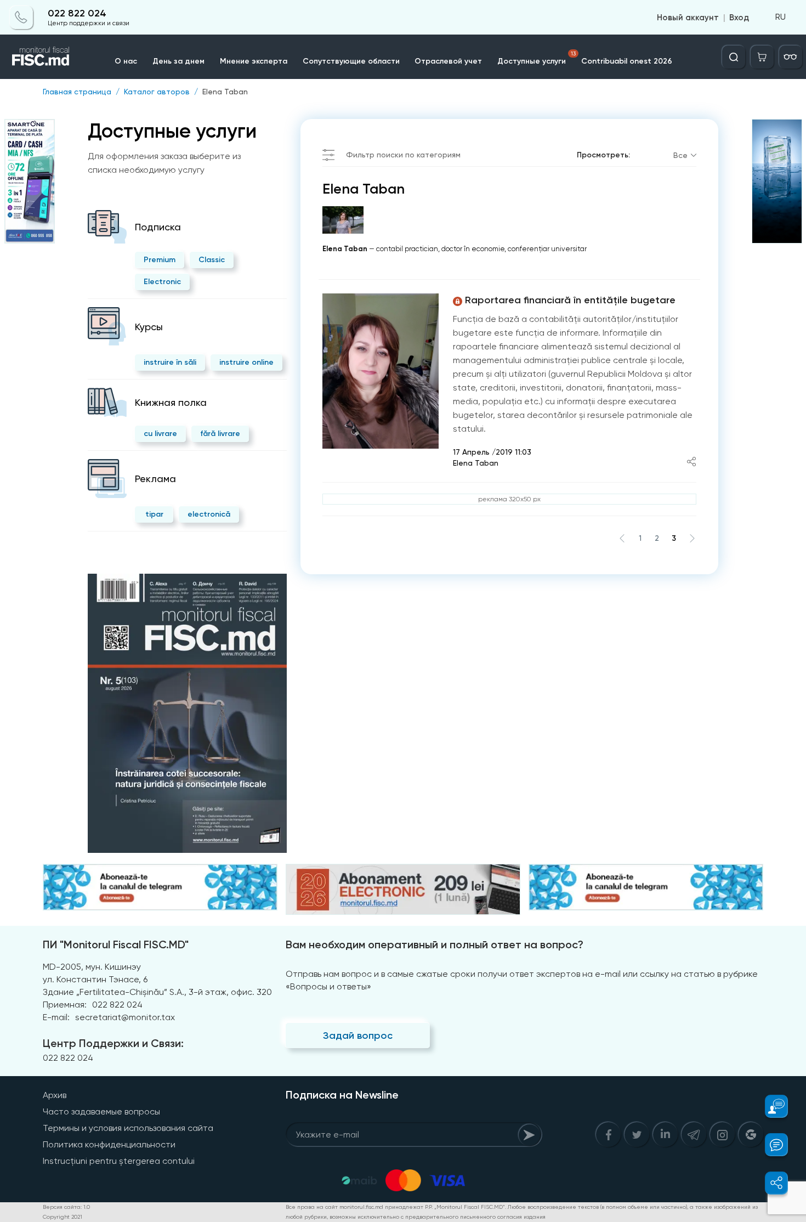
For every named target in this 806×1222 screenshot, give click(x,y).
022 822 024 (77, 13)
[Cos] (762, 57)
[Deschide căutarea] (733, 57)
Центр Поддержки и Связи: (113, 1043)
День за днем (178, 61)
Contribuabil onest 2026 (626, 61)
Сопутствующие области (351, 61)
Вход (739, 17)
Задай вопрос (358, 1035)
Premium (159, 259)
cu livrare (160, 433)
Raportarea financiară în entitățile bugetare (570, 300)
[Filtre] (790, 57)
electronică (209, 514)
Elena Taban (225, 91)
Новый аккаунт (688, 17)
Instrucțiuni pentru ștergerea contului (119, 1161)
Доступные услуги (536, 58)
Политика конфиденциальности (109, 1144)
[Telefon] (21, 17)
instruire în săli (170, 362)
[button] (770, 1106)
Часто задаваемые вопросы (101, 1111)
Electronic (162, 281)
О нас (126, 61)
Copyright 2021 (62, 1217)
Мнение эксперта (253, 61)
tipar (154, 514)
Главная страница (77, 91)
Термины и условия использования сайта (128, 1128)
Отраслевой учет (448, 61)
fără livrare (220, 433)
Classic (211, 259)
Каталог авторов (157, 91)
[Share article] (691, 462)
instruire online (246, 362)
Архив (54, 1095)
